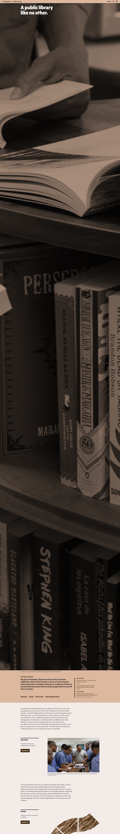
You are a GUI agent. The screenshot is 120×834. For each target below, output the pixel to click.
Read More (25, 751)
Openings (24, 697)
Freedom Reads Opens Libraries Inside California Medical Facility (85, 686)
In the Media (80, 691)
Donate (109, 1)
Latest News (80, 678)
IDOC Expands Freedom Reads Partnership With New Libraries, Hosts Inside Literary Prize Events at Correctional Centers (87, 694)
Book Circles (40, 697)
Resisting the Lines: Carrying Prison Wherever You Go (86, 681)
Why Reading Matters (53, 697)
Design (31, 697)
